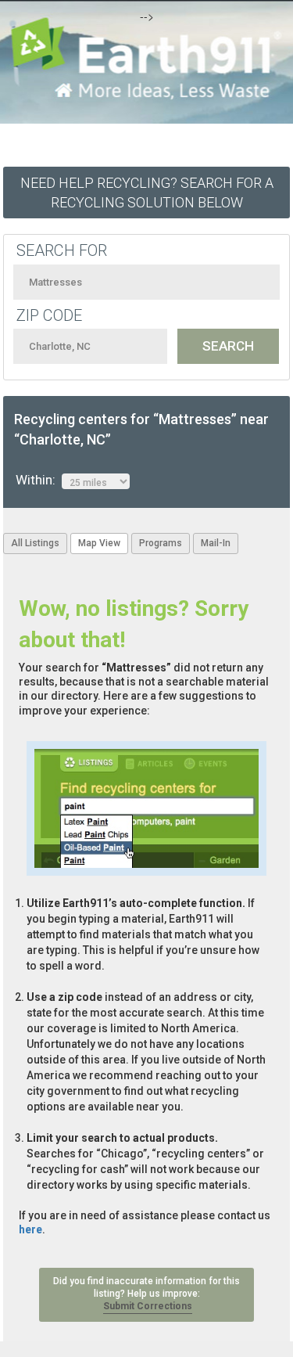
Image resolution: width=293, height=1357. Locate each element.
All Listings (35, 543)
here (30, 1229)
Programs (160, 543)
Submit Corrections (147, 1306)
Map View (99, 543)
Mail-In (215, 543)
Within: (39, 480)
